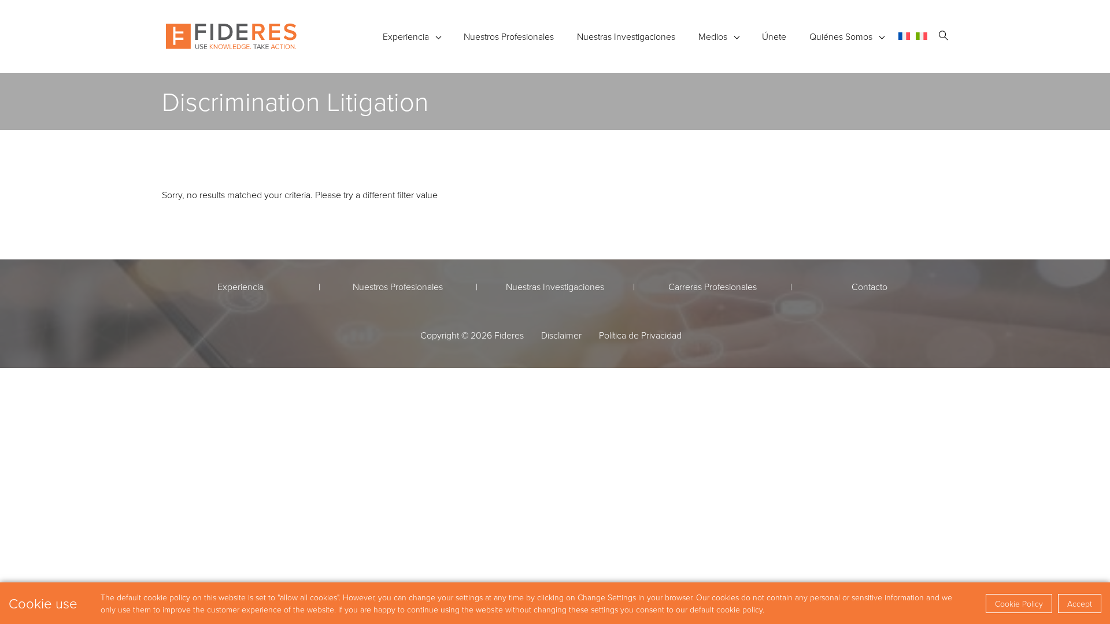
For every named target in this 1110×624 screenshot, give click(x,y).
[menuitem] (904, 36)
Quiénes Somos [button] (840, 36)
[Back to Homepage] (231, 36)
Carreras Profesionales (712, 286)
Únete (774, 36)
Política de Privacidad (640, 335)
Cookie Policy (1019, 603)
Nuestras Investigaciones (626, 36)
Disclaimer (561, 335)
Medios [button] (712, 36)
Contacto (869, 286)
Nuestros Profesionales (509, 36)
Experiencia (406, 36)
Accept (1079, 603)
